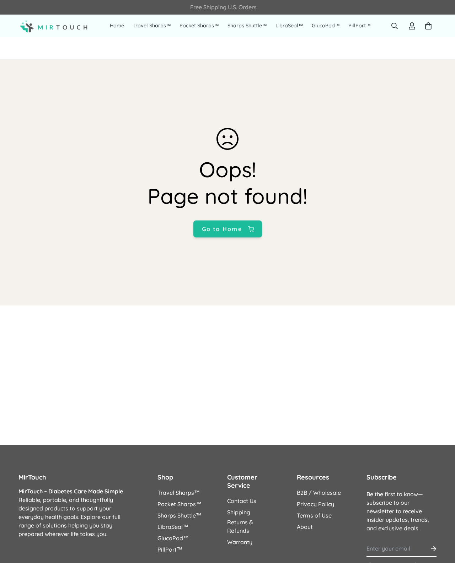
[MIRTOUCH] (54, 26)
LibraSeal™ (289, 25)
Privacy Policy (315, 504)
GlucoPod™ (326, 25)
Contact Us (241, 500)
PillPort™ (359, 25)
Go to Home (222, 228)
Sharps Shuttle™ (247, 25)
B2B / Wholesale (319, 492)
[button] (427, 26)
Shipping (238, 512)
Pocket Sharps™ (199, 25)
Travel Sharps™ (152, 25)
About (305, 526)
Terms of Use (314, 515)
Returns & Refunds (240, 526)
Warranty (239, 542)
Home (117, 25)
